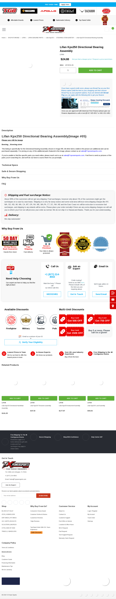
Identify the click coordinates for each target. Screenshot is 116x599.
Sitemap (90, 521)
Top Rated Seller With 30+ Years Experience (40, 528)
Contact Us (62, 514)
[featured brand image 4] (67, 11)
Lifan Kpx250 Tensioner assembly (40, 405)
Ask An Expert (11, 485)
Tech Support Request (65, 535)
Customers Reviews (36, 518)
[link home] (53, 29)
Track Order (91, 518)
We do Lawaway (7, 569)
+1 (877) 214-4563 (52, 275)
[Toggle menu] (4, 29)
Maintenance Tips (7, 566)
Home (4, 38)
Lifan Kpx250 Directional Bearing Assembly (89, 38)
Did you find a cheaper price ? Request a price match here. (92, 59)
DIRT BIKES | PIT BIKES (9, 518)
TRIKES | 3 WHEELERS (9, 531)
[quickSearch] (9, 29)
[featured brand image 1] (29, 11)
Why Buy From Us (12, 228)
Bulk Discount (36, 532)
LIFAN (24, 38)
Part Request (63, 531)
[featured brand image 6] (106, 11)
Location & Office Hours (66, 524)
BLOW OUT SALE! (7, 511)
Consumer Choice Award (38, 511)
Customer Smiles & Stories (38, 514)
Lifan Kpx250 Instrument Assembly (69, 405)
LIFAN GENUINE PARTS (35, 38)
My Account (91, 514)
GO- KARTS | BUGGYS (9, 521)
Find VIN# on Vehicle (65, 521)
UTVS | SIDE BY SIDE (8, 528)
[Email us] (113, 299)
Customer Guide (7, 559)
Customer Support (64, 518)
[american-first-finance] (69, 84)
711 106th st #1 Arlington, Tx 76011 (16, 472)
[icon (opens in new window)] (4, 502)
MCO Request (63, 528)
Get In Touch (76, 294)
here (82, 282)
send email (101, 294)
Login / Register (92, 511)
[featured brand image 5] (87, 11)
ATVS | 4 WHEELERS (8, 514)
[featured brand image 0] (9, 11)
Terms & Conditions (8, 547)
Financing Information (8, 563)
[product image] (30, 65)
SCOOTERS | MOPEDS (9, 524)
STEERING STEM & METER (65, 38)
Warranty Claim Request (66, 538)
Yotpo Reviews (34, 521)
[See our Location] (113, 306)
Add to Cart (15, 398)
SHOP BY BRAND (13, 38)
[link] (15, 382)
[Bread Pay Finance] (64, 84)
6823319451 (52, 294)
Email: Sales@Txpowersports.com (15, 479)
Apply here (65, 4)
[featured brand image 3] (48, 11)
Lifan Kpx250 (50, 38)
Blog (3, 556)
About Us (61, 511)
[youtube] (37, 501)
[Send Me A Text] (113, 293)
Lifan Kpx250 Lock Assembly (96, 405)
